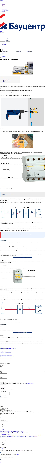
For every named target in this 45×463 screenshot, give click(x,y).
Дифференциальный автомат (6, 80)
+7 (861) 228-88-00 (2, 11)
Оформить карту (4, 44)
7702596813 (20, 450)
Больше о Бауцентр (2, 431)
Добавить (2, 406)
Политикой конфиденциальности (30, 383)
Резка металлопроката (31, 436)
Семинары (3, 43)
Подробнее (1, 414)
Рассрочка (1, 436)
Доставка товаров (18, 51)
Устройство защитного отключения (7, 79)
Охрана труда (18, 451)
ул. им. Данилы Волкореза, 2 (5, 10)
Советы (9, 41)
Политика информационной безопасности (15, 431)
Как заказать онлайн (5, 51)
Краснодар (1, 0)
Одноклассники (4, 56)
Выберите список (2, 408)
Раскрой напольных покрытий (15, 436)
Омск (2, 5)
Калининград (3, 4)
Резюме (4, 81)
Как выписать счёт (29, 51)
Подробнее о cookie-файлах (3, 455)
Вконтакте (3, 55)
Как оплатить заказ (2, 432)
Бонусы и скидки (4, 41)
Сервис (7, 41)
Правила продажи (8, 434)
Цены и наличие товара (3, 434)
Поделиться (1, 54)
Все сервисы (35, 436)
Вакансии (9, 431)
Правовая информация (13, 451)
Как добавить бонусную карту (8, 432)
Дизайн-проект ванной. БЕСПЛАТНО (24, 436)
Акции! (1, 41)
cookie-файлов (17, 454)
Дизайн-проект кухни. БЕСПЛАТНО (7, 436)
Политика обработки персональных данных (5, 451)
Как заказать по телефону (20, 432)
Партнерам (6, 431)
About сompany (22, 431)
